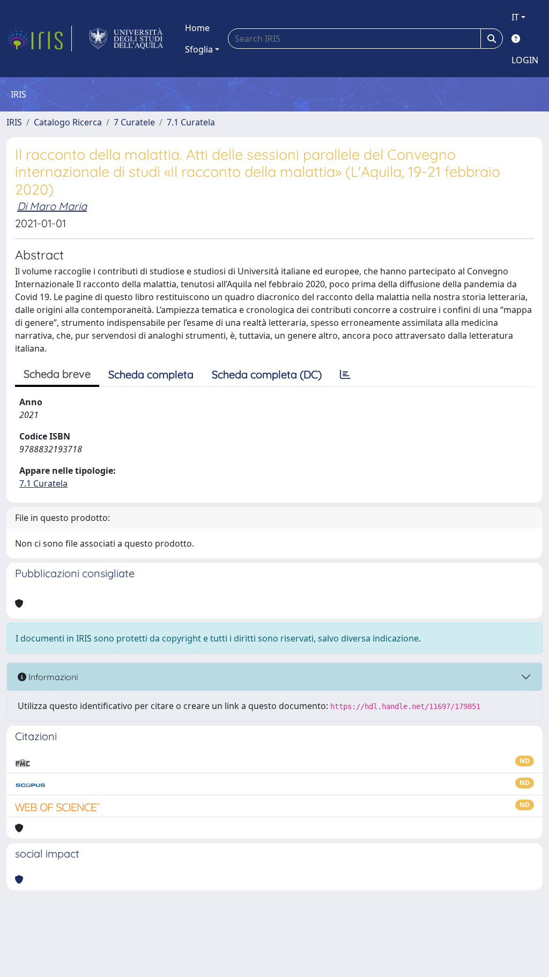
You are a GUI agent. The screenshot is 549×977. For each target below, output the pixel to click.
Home (197, 28)
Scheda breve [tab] (57, 374)
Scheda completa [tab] (151, 374)
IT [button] (515, 17)
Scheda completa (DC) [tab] (267, 374)
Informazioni (52, 677)
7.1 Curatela (191, 122)
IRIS (14, 122)
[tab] (345, 374)
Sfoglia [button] (199, 49)
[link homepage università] (126, 38)
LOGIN (524, 60)
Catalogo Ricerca (68, 122)
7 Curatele (134, 122)
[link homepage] (39, 38)
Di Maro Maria (52, 206)
